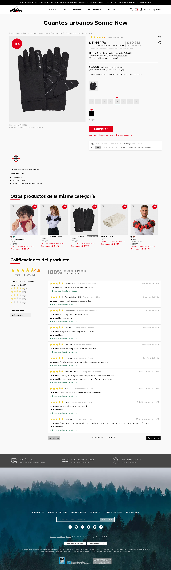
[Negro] (91, 113)
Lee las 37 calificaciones (115, 37)
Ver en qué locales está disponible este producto (110, 135)
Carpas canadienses (51, 549)
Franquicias (132, 512)
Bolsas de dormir (107, 549)
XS (91, 101)
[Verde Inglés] (14, 236)
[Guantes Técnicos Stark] (144, 219)
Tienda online (112, 2)
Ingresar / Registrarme (152, 9)
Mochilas (68, 549)
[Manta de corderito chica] (114, 219)
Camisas (102, 552)
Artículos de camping (120, 549)
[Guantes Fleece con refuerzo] (54, 219)
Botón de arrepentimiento (75, 543)
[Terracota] (134, 236)
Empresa (97, 9)
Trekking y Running (123, 552)
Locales (66, 9)
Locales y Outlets (57, 512)
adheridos (121, 55)
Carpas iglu (41, 549)
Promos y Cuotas (81, 9)
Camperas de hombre (142, 549)
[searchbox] (130, 9)
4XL (136, 101)
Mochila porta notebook (94, 549)
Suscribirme (107, 519)
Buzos (114, 552)
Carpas (23, 549)
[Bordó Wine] (11, 236)
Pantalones (58, 552)
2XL (123, 101)
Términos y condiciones (57, 537)
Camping (62, 549)
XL (117, 101)
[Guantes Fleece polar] (84, 219)
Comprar (101, 129)
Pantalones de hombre (70, 552)
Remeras (108, 552)
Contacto (110, 9)
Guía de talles (78, 512)
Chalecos (96, 552)
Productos (52, 9)
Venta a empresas (113, 512)
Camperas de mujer (47, 552)
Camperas (131, 549)
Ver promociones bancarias (80, 462)
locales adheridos (51, 2)
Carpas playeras (31, 549)
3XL (130, 101)
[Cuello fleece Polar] (24, 219)
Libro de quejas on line (97, 543)
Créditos (68, 537)
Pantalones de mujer (85, 552)
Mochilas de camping (79, 549)
